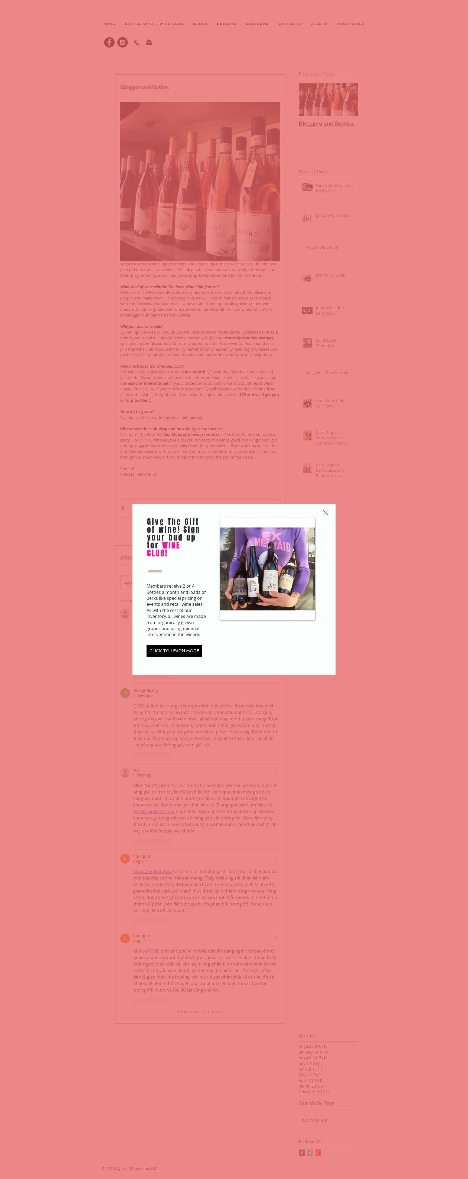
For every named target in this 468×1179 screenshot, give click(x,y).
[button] (326, 512)
